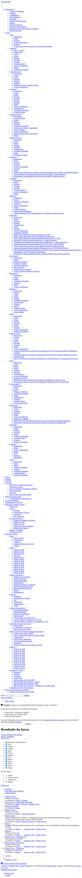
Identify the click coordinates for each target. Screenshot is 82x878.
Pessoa (10, 764)
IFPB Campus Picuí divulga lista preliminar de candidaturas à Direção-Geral (39, 380)
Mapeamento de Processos (22, 588)
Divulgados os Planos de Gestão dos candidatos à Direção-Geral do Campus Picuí (41, 382)
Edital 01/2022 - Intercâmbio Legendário (19, 802)
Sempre (10, 782)
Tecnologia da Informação (22, 211)
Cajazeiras (12, 89)
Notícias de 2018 (19, 664)
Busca (3, 695)
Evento (10, 753)
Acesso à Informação (21, 42)
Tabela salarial (18, 604)
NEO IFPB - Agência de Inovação (21, 485)
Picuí (11, 361)
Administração (18, 108)
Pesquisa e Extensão (20, 392)
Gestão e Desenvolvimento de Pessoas (27, 271)
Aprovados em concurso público (20, 624)
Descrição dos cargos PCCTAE (24, 618)
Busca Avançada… (7, 698)
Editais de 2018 (19, 567)
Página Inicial (18, 625)
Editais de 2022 (19, 557)
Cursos (16, 54)
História (12, 23)
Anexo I (8, 823)
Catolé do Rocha (15, 138)
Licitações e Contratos (21, 419)
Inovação (8, 483)
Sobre (11, 536)
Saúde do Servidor (20, 579)
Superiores (17, 514)
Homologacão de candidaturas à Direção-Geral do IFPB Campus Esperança (39, 176)
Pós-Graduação (19, 267)
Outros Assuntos (19, 130)
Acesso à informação (21, 442)
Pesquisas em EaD (15, 532)
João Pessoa (13, 256)
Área (9, 744)
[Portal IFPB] (6, 2)
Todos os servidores (16, 575)
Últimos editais (19, 559)
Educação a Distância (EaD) (14, 504)
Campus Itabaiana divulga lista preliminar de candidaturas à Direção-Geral (39, 213)
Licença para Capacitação (22, 639)
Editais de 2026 (19, 550)
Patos (11, 314)
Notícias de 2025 (19, 651)
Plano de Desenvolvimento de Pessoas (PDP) (29, 635)
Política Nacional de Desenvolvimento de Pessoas (26, 631)
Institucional (9, 9)
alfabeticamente (10, 793)
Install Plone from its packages (54, 720)
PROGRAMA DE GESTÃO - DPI (26, 684)
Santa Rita (12, 425)
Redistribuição (18, 583)
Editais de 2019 (19, 565)
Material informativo (20, 581)
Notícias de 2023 (19, 655)
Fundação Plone (51, 866)
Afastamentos (18, 637)
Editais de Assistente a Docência (24, 520)
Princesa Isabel (14, 384)
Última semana (13, 777)
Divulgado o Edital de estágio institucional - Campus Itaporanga (35, 240)
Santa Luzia (13, 405)
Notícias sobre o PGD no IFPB (24, 680)
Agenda (16, 546)
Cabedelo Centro (15, 72)
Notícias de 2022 (19, 657)
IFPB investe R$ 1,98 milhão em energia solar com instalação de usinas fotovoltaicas (42, 421)
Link (9, 757)
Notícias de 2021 (19, 659)
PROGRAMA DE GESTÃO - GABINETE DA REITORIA (34, 686)
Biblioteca (17, 456)
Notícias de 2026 (19, 649)
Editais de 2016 (19, 571)
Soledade (12, 444)
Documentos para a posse (22, 629)
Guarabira (12, 178)
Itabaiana (12, 196)
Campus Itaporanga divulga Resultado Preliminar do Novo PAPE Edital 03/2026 (41, 248)
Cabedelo (12, 48)
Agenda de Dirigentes (16, 11)
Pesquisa (17, 58)
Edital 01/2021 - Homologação (15, 837)
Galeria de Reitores (15, 25)
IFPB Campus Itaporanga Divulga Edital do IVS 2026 (32, 235)
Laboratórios (18, 458)
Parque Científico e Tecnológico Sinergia (23, 489)
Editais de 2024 (19, 554)
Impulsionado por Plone (9, 870)
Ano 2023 (17, 555)
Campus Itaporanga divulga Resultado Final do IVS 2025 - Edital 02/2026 (39, 244)
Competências (14, 15)
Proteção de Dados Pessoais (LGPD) (21, 692)
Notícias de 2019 (19, 662)
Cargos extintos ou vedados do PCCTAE (27, 620)
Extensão (17, 41)
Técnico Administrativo (17, 608)
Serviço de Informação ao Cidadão (17, 690)
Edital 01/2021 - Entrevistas (14, 843)
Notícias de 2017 (19, 666)
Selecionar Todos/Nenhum (17, 742)
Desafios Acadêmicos (21, 265)
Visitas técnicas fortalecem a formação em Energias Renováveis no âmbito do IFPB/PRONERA (46, 172)
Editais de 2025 (19, 552)
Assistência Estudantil (21, 70)
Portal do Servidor (11, 534)
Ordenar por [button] (5, 785)
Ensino (16, 39)
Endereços (12, 19)
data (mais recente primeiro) (14, 791)
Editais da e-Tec (19, 524)
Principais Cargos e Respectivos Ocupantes (24, 29)
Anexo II (8, 831)
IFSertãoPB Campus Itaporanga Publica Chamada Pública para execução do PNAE (42, 254)
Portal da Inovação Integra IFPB (20, 494)
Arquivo (10, 746)
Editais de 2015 (19, 573)
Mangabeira (13, 273)
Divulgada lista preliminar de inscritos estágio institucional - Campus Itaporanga (40, 242)
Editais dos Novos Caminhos (23, 526)
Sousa (11, 460)
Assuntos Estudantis (12, 500)
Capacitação (18, 678)
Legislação (17, 676)
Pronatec (17, 101)
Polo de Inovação (15, 491)
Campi (7, 33)
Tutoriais (17, 674)
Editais (16, 68)
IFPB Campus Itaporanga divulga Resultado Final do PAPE (34, 236)
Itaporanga (13, 215)
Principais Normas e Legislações (25, 585)
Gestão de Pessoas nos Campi (24, 544)
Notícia (10, 759)
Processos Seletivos (16, 518)
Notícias (16, 293)
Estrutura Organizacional (17, 21)
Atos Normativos (15, 17)
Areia (11, 35)
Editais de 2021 (19, 561)
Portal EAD (13, 506)
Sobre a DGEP (19, 538)
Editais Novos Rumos (21, 528)
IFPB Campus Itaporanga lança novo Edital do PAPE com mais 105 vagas (39, 246)
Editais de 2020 (19, 563)
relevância (8, 789)
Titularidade (18, 602)
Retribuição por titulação (22, 598)
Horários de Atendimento (17, 27)
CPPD (16, 606)
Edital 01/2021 (10, 816)
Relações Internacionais (13, 497)
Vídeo (10, 768)
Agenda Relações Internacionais (20, 499)
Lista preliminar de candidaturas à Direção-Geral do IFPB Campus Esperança (40, 174)
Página (10, 761)
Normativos (18, 643)
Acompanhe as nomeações (23, 627)
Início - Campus (19, 50)
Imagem (10, 755)
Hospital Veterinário (20, 467)
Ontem (10, 775)
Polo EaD (12, 493)
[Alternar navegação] (2, 4)
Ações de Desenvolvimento (23, 641)
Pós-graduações (19, 516)
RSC (15, 600)
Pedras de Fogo (14, 334)
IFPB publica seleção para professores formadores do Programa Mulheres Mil (40, 423)
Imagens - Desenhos (16, 530)
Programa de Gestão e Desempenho (26, 128)
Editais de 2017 (19, 569)
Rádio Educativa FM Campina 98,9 (26, 134)
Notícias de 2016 (19, 668)
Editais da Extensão (11, 806)
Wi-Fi (16, 454)
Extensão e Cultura (20, 264)
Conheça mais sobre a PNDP (23, 633)
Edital (10, 751)
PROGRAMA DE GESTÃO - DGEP (27, 682)
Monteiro (12, 289)
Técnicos (17, 510)
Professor (12, 594)
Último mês (12, 780)
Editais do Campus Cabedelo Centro (26, 85)
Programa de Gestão (20, 155)
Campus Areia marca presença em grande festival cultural (33, 46)
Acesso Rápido (19, 312)
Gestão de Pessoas (20, 209)
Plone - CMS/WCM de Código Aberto (16, 866)
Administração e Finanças (22, 269)
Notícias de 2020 (19, 660)
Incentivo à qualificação (22, 614)
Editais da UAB (19, 522)
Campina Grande (15, 114)
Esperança (12, 157)
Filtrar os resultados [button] (7, 736)
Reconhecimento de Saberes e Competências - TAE (31, 621)
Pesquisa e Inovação (20, 262)
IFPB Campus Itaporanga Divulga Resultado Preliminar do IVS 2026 (37, 238)
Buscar (27, 695)
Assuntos (17, 44)
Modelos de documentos (22, 577)
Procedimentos (19, 592)
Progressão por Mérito (21, 610)
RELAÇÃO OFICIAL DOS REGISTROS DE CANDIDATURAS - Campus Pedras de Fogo (46, 359)
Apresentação (18, 540)
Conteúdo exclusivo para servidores (21, 688)
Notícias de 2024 (19, 653)
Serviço (10, 766)
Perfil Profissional (15, 30)
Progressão (17, 596)
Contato (16, 337)
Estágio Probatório (20, 612)
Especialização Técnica (21, 512)
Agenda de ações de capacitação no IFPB (28, 645)
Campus (10, 749)
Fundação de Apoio (16, 487)
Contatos (12, 13)
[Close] (2, 6)
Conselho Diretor (19, 64)
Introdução (17, 672)
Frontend (18, 722)
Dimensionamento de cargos (23, 586)
